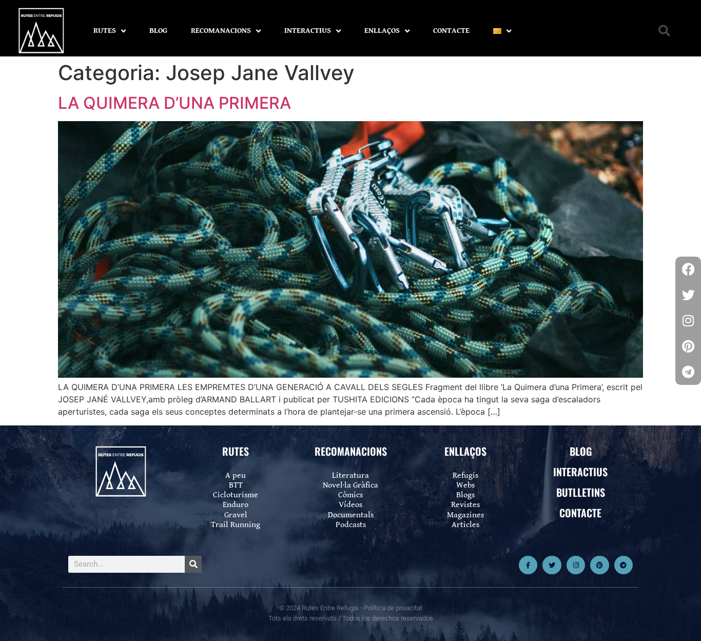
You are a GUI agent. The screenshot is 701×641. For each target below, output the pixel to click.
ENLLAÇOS (382, 30)
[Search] (193, 564)
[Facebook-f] (528, 565)
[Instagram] (576, 565)
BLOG (158, 30)
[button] (664, 31)
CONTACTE (451, 30)
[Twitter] (551, 565)
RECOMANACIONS (221, 30)
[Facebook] (688, 269)
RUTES (104, 30)
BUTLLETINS (580, 492)
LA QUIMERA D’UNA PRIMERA (174, 103)
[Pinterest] (599, 565)
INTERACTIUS (307, 30)
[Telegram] (623, 565)
